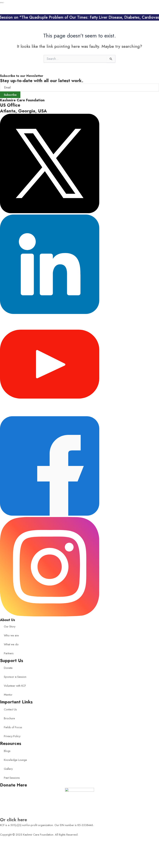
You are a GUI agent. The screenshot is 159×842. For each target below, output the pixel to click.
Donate (8, 668)
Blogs (7, 751)
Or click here (13, 820)
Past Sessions (12, 778)
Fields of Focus (13, 727)
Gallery (8, 769)
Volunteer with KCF (15, 686)
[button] (150, 9)
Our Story (9, 626)
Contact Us (10, 709)
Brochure (9, 718)
